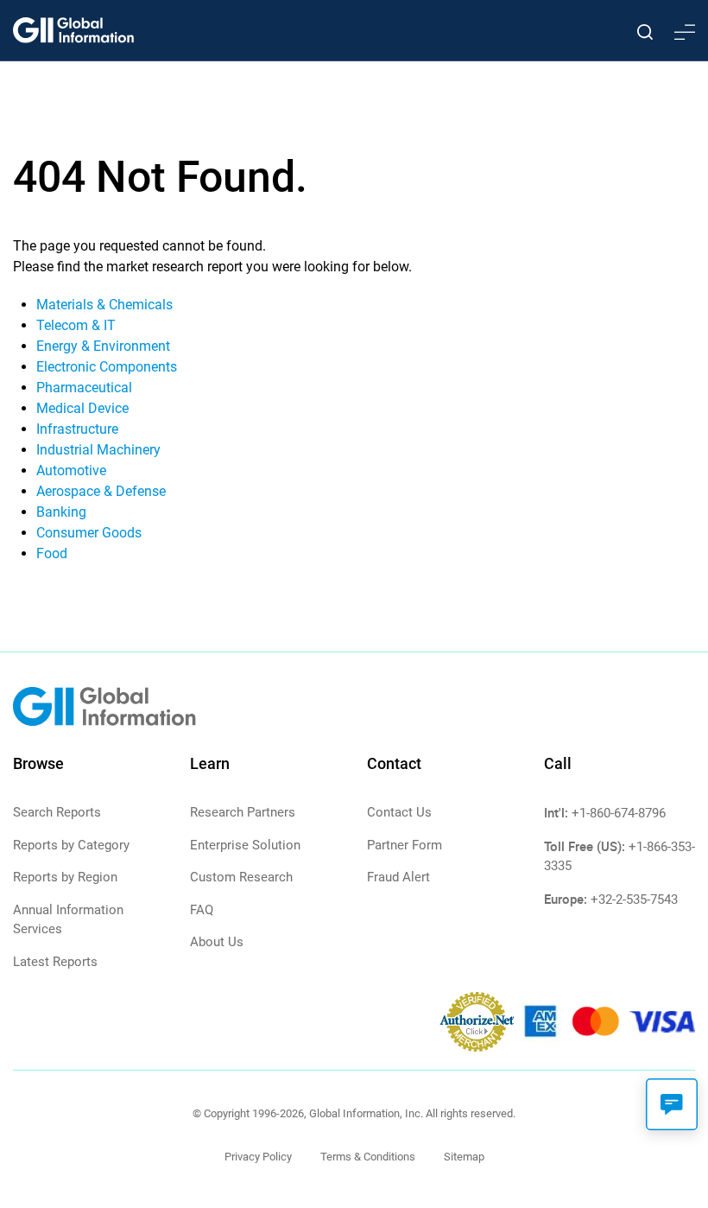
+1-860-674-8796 (619, 813)
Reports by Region (65, 877)
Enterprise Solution (245, 845)
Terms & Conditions (367, 1156)
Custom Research (241, 877)
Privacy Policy (258, 1156)
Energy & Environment (103, 346)
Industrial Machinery (98, 450)
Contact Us (399, 812)
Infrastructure (77, 429)
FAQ (201, 910)
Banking (61, 512)
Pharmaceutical (84, 387)
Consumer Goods (89, 533)
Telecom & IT (76, 325)
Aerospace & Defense (101, 491)
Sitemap (464, 1156)
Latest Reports (55, 962)
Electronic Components (106, 367)
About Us (216, 942)
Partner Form (404, 845)
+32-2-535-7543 (634, 899)
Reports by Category (71, 845)
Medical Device (82, 408)
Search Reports (57, 812)
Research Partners (242, 812)
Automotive (71, 470)
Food (51, 553)
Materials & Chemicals (104, 304)
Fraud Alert (398, 877)
